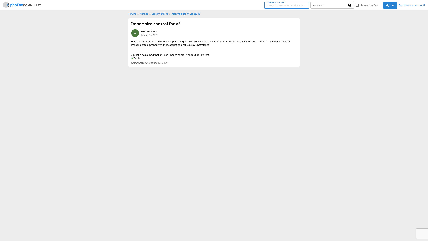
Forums (132, 13)
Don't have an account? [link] (412, 5)
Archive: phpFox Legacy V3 (186, 13)
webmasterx (149, 31)
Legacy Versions (160, 13)
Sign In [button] (390, 5)
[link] (22, 5)
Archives (144, 13)
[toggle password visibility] (349, 5)
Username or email (275, 2)
